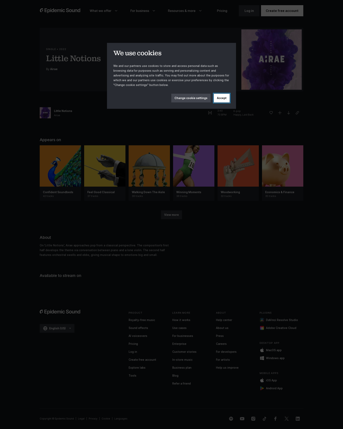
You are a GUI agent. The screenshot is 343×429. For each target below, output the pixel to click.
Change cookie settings (190, 98)
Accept (221, 98)
